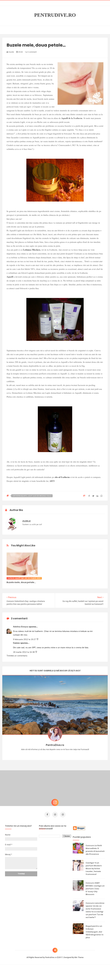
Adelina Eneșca (21, 626)
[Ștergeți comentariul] (37, 639)
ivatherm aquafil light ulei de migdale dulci (32, 496)
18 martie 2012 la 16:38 (24, 652)
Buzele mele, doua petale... (21, 582)
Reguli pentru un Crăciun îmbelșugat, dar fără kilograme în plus (94, 932)
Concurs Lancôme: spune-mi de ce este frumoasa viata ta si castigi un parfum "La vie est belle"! (95, 910)
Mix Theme (79, 957)
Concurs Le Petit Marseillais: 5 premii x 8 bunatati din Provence (95, 849)
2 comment (32, 52)
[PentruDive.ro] (59, 754)
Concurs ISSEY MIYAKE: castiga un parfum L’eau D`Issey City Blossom (95, 889)
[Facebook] (63, 754)
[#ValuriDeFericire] (55, 754)
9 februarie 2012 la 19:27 (25, 639)
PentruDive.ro (55, 15)
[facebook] (47, 814)
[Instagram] (47, 754)
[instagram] (55, 814)
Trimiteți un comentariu (17, 655)
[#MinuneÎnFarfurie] (51, 754)
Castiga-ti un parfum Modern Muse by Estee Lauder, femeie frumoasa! (94, 868)
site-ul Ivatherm (62, 477)
